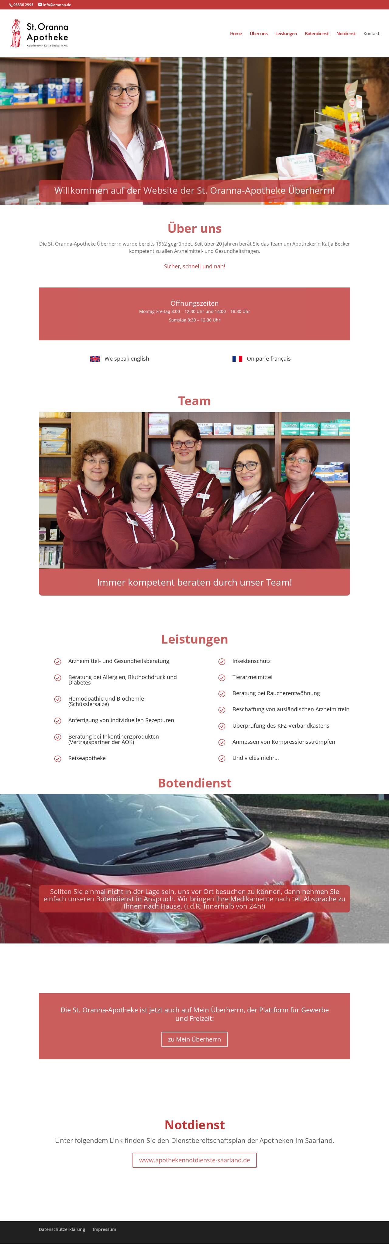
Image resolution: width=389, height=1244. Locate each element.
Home (236, 33)
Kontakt (371, 33)
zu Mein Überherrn (194, 1039)
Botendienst (317, 33)
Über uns (258, 33)
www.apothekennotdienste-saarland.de (194, 1160)
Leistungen (286, 33)
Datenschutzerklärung (62, 1229)
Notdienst (346, 33)
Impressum (104, 1229)
